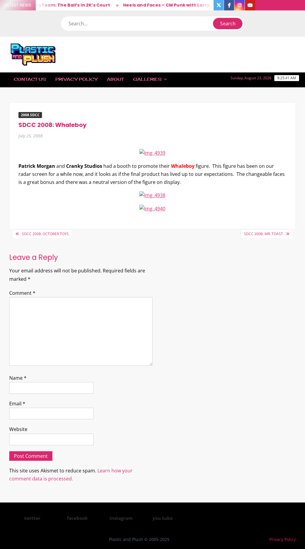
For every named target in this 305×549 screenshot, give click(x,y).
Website (18, 429)
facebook (77, 518)
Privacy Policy (76, 79)
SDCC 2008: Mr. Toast (263, 233)
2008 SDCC (30, 114)
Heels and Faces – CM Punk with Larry (163, 5)
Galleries (147, 79)
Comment (22, 293)
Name (18, 378)
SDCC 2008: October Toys (45, 233)
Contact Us (30, 79)
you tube (162, 518)
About (115, 79)
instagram (121, 518)
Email (17, 403)
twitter (32, 518)
